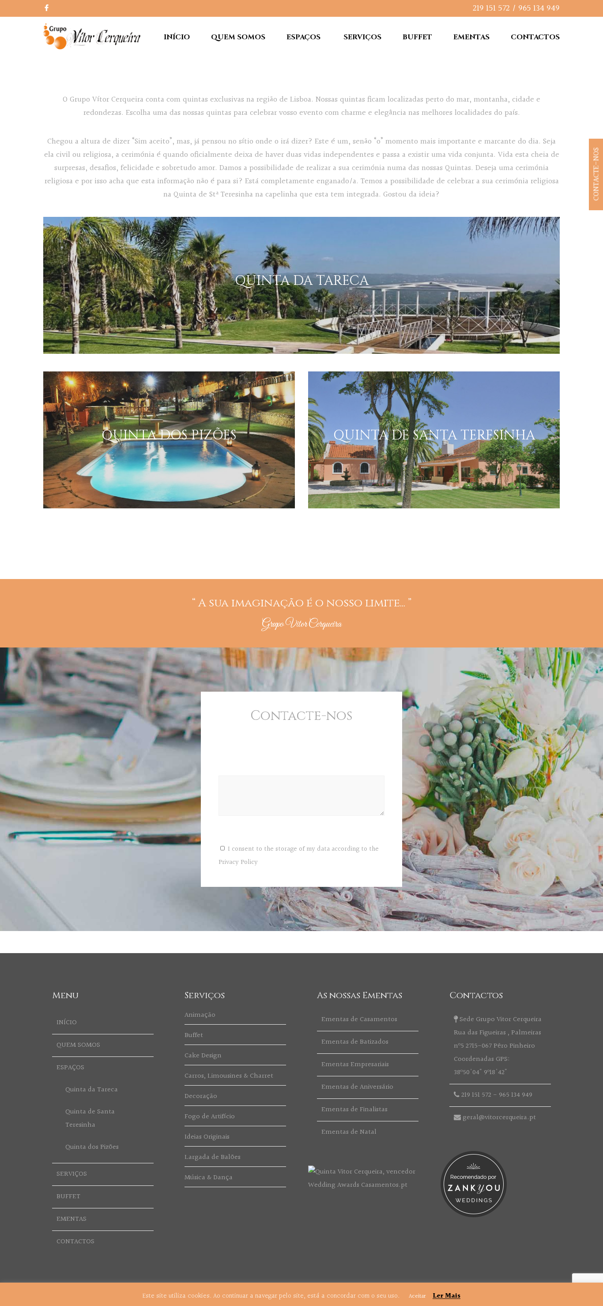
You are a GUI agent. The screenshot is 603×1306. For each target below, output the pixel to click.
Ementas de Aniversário (357, 1087)
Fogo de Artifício (210, 1116)
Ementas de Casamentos (359, 1019)
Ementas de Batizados (354, 1042)
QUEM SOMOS (238, 37)
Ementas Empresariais (355, 1064)
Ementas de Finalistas (354, 1109)
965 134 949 (539, 8)
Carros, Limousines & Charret (229, 1076)
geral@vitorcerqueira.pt (499, 1117)
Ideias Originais (207, 1137)
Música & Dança (209, 1177)
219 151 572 (491, 8)
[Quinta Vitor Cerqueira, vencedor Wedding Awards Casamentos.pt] (367, 1185)
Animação (200, 1015)
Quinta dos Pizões (92, 1147)
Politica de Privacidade (531, 1296)
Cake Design (203, 1055)
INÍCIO (177, 37)
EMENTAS (471, 37)
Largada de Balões (213, 1157)
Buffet (194, 1035)
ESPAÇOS (303, 37)
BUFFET (417, 37)
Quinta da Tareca (91, 1089)
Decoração (201, 1096)
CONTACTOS (535, 37)
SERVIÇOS (362, 37)
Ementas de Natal (349, 1132)
